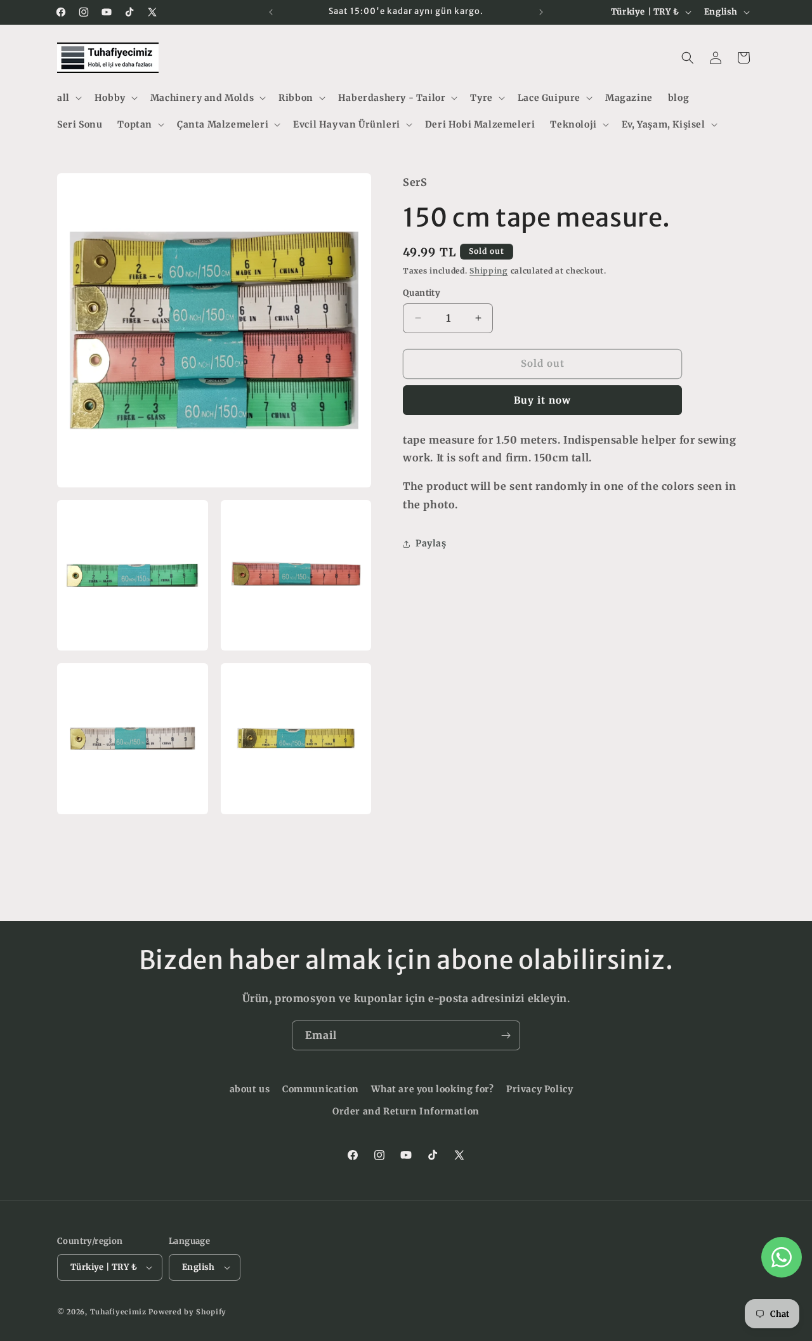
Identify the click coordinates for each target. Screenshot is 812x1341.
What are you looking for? (432, 1089)
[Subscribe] (506, 1035)
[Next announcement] (541, 12)
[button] (68, 97)
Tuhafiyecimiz (118, 1311)
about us (250, 1089)
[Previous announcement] (271, 12)
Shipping (488, 270)
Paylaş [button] (431, 543)
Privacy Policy (539, 1089)
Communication (320, 1089)
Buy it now (542, 400)
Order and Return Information (406, 1111)
